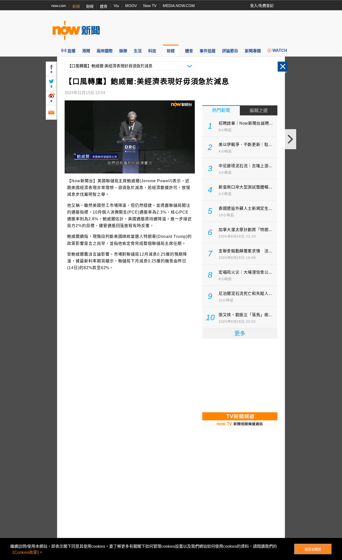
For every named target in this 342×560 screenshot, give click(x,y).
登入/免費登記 (262, 6)
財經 (90, 6)
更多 (239, 333)
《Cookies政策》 (24, 552)
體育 (103, 6)
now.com (58, 6)
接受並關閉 (313, 549)
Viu (116, 6)
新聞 (76, 6)
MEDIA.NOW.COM (179, 6)
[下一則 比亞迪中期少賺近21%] (290, 139)
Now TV (149, 6)
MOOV (131, 6)
